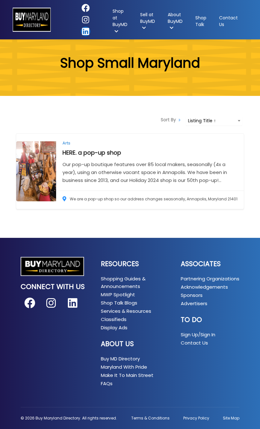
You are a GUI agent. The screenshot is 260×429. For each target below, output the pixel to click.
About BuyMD (175, 17)
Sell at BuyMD (147, 17)
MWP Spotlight (118, 294)
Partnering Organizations (210, 278)
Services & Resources (126, 311)
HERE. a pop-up (91, 153)
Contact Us (228, 21)
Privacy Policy (196, 418)
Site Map (231, 418)
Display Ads (114, 327)
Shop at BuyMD (120, 18)
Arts (66, 143)
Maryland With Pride (124, 367)
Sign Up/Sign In (198, 334)
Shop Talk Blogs (119, 302)
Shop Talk (200, 21)
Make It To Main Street (127, 375)
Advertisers (194, 303)
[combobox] (214, 120)
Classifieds (114, 319)
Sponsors (192, 295)
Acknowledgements (204, 287)
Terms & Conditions (150, 418)
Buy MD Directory (120, 358)
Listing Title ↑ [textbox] (202, 120)
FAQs (107, 383)
